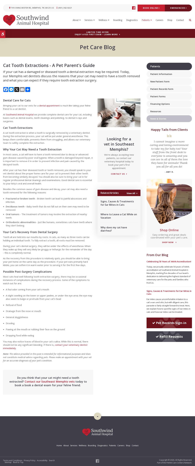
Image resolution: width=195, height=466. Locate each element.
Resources (155, 111)
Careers (159, 20)
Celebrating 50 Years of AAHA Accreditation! (169, 261)
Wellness (103, 20)
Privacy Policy (29, 460)
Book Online (151, 8)
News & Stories (158, 118)
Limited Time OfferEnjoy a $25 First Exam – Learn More (96, 33)
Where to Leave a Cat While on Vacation (119, 216)
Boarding (117, 20)
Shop (169, 20)
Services (89, 20)
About (76, 20)
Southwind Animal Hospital (19, 114)
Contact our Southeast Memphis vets (50, 381)
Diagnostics (132, 20)
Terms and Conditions (12, 460)
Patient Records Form (161, 89)
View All (131, 193)
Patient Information (161, 74)
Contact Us (118, 174)
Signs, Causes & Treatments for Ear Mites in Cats (117, 203)
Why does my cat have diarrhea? (114, 229)
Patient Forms (157, 96)
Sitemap (8, 462)
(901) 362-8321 (65, 8)
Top (97, 416)
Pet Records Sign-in (171, 323)
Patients (146, 20)
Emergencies (178, 8)
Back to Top (18, 462)
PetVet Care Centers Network (179, 462)
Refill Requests (171, 336)
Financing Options (160, 103)
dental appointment (49, 105)
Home (59, 445)
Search (52, 460)
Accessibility (42, 460)
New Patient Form (160, 81)
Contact (180, 20)
